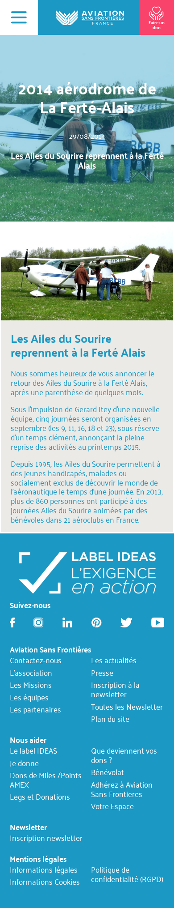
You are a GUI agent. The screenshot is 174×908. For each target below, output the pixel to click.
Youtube (157, 622)
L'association (31, 673)
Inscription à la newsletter (115, 689)
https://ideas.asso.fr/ (87, 572)
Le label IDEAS (33, 751)
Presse (102, 673)
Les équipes (29, 697)
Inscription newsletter (46, 838)
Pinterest (96, 622)
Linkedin (67, 622)
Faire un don (157, 24)
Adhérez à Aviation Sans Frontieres (122, 789)
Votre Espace (112, 806)
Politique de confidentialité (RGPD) (127, 874)
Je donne (24, 763)
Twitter (126, 622)
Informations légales (44, 869)
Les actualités (114, 660)
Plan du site (110, 719)
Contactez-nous (36, 660)
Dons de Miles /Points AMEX (46, 780)
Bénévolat (107, 772)
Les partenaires (35, 709)
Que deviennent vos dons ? (124, 755)
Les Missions (31, 685)
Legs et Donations (40, 797)
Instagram (38, 622)
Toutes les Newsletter (127, 706)
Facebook (12, 622)
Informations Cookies (45, 882)
